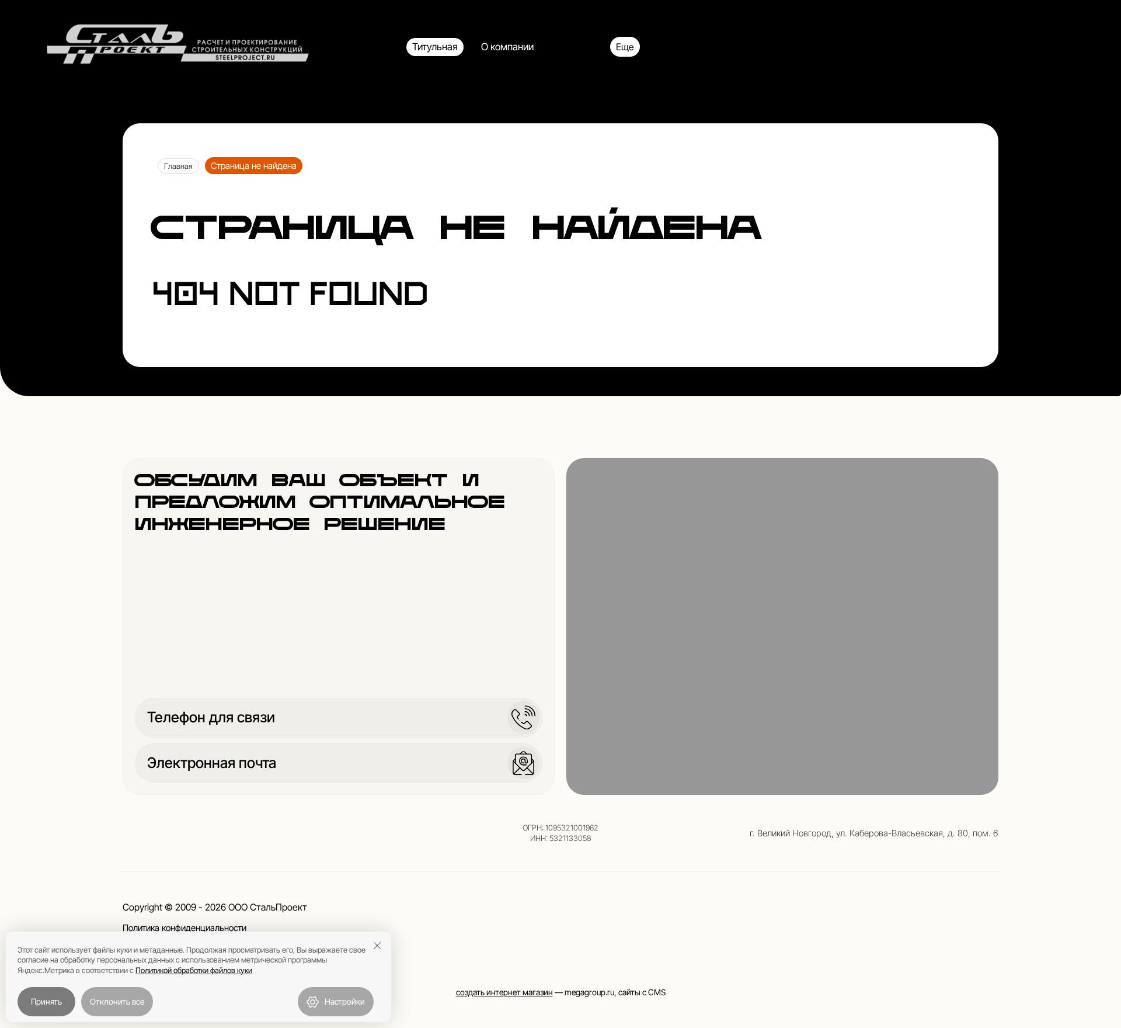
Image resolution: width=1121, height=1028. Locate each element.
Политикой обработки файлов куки (193, 970)
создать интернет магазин (504, 992)
